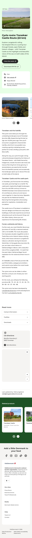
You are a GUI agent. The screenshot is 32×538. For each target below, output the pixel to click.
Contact (7, 517)
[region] (16, 365)
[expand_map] (27, 352)
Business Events (9, 492)
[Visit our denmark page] (6, 455)
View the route (9, 61)
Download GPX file (10, 66)
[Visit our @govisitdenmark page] (20, 455)
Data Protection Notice (6, 532)
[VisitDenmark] (10, 463)
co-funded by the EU (15, 293)
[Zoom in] (27, 374)
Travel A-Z (7, 515)
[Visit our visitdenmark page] (16, 455)
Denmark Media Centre (12, 505)
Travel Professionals (10, 495)
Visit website (11, 77)
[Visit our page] (11, 455)
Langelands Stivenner (9, 290)
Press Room (8, 490)
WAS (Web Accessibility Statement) (21, 532)
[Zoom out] (27, 379)
